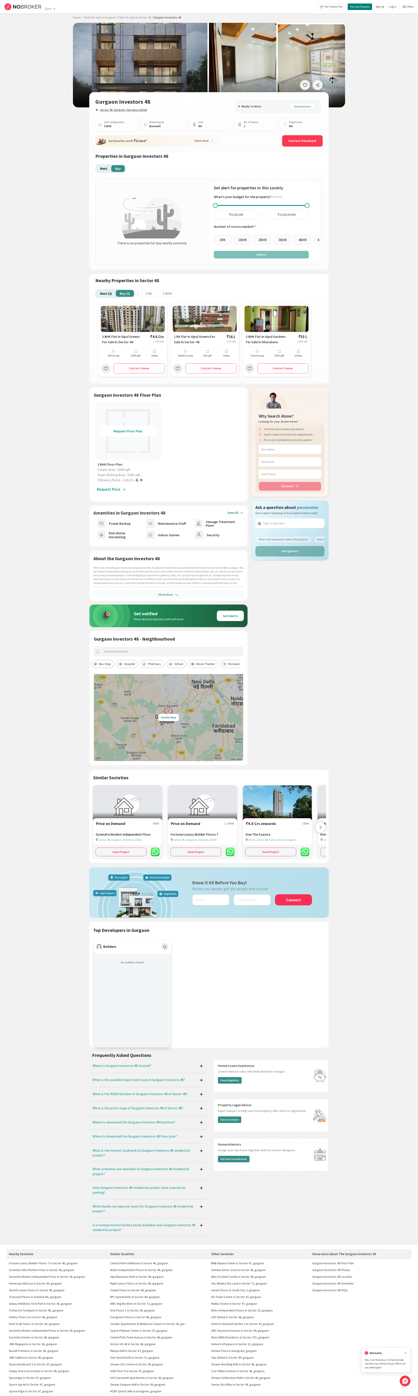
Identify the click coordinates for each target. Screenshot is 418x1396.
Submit (261, 255)
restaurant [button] (235, 664)
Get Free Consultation (234, 1159)
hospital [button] (129, 664)
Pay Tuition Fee (333, 6)
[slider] (215, 205)
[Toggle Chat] (405, 1381)
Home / (77, 17)
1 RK (148, 293)
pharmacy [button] (154, 664)
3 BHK (167, 293)
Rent (48, 9)
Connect (287, 486)
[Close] (405, 1353)
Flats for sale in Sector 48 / (135, 17)
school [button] (178, 664)
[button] (129, 480)
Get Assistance (230, 1119)
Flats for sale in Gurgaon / (100, 17)
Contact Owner (139, 368)
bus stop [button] (105, 664)
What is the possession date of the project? (283, 539)
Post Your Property (360, 6)
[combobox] (172, 651)
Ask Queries (289, 551)
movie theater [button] (205, 664)
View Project (121, 852)
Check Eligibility (230, 1080)
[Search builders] (164, 946)
